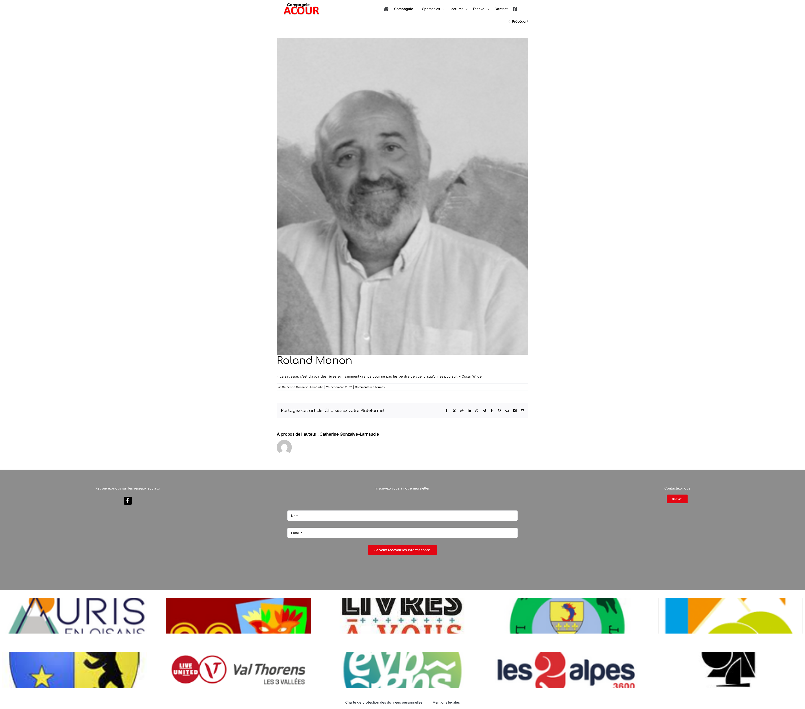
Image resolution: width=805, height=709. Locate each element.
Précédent (520, 21)
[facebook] (128, 501)
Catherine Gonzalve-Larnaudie (302, 387)
